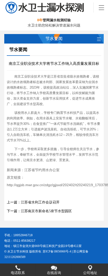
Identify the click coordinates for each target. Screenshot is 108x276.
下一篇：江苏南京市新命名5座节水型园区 (39, 211)
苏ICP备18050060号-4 (57, 251)
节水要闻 (18, 49)
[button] (101, 7)
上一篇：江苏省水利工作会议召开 (33, 202)
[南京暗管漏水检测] (49, 7)
